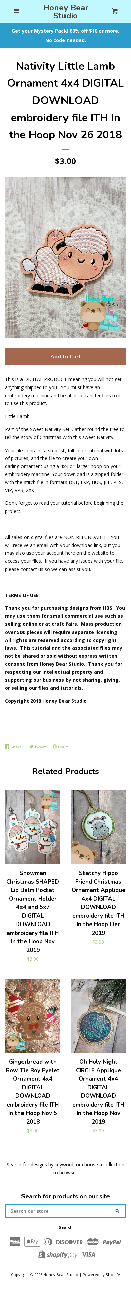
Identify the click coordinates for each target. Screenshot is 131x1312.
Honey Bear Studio (65, 12)
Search (65, 1227)
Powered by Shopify (101, 1274)
